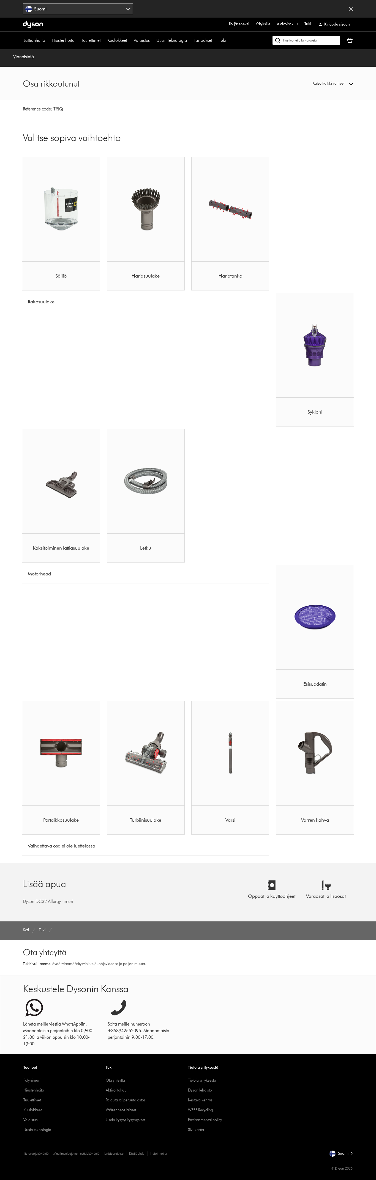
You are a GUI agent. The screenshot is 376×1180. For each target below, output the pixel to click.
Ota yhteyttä (115, 1080)
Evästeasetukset (114, 1153)
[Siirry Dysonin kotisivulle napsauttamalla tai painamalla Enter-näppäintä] (33, 24)
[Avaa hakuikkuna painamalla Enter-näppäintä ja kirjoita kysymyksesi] (306, 40)
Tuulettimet (91, 40)
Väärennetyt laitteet (121, 1110)
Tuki (307, 24)
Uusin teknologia (171, 40)
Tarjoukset (203, 40)
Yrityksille (263, 24)
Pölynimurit (32, 1080)
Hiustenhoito (63, 40)
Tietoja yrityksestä (202, 1080)
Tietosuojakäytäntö (36, 1153)
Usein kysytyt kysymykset (125, 1120)
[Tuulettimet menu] (103, 40)
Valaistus (142, 40)
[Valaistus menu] (152, 40)
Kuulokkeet (117, 40)
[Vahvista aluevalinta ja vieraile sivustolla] (351, 9)
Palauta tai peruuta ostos (126, 1100)
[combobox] (78, 8)
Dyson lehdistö (200, 1090)
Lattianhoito (34, 40)
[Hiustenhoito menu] (77, 40)
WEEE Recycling (200, 1110)
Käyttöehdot (137, 1153)
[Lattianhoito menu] (48, 40)
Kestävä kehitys (200, 1100)
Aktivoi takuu (287, 24)
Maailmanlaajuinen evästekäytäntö (76, 1153)
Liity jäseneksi (238, 24)
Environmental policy (205, 1120)
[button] (315, 83)
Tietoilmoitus (158, 1153)
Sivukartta (196, 1130)
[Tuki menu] (228, 40)
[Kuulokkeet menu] (130, 40)
